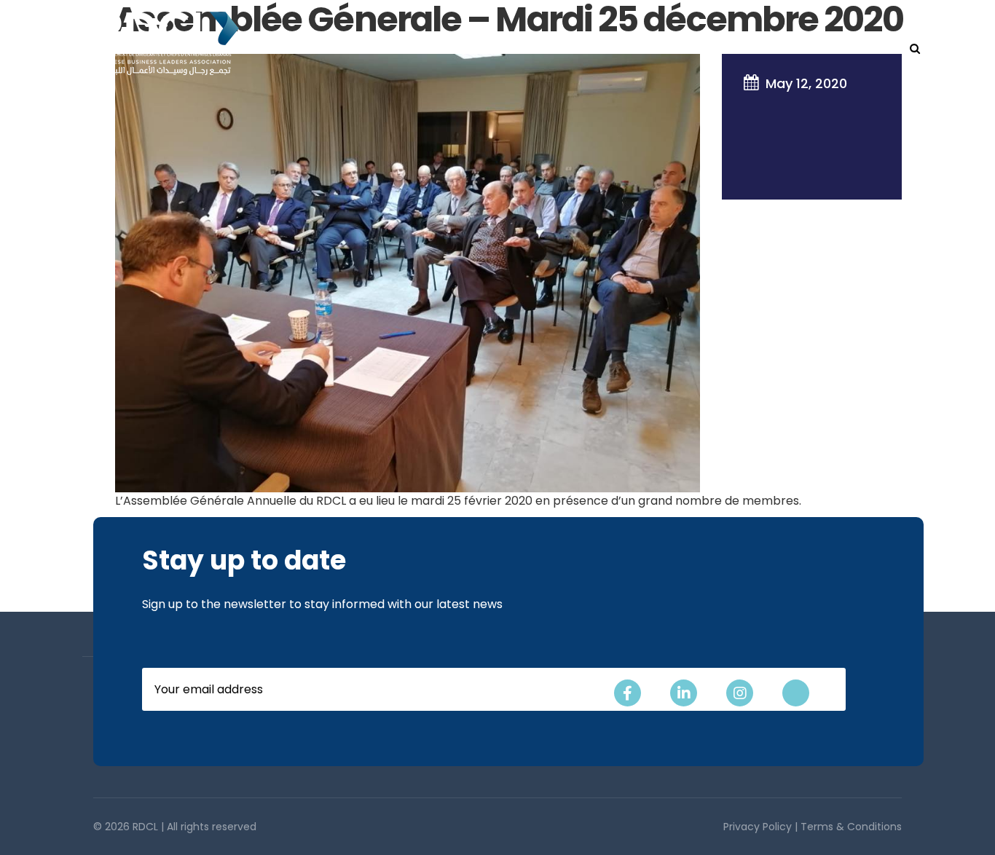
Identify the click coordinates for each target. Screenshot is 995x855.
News (805, 49)
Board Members (423, 49)
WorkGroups (523, 49)
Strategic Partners (635, 49)
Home (263, 49)
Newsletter (741, 49)
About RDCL (329, 49)
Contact (864, 49)
